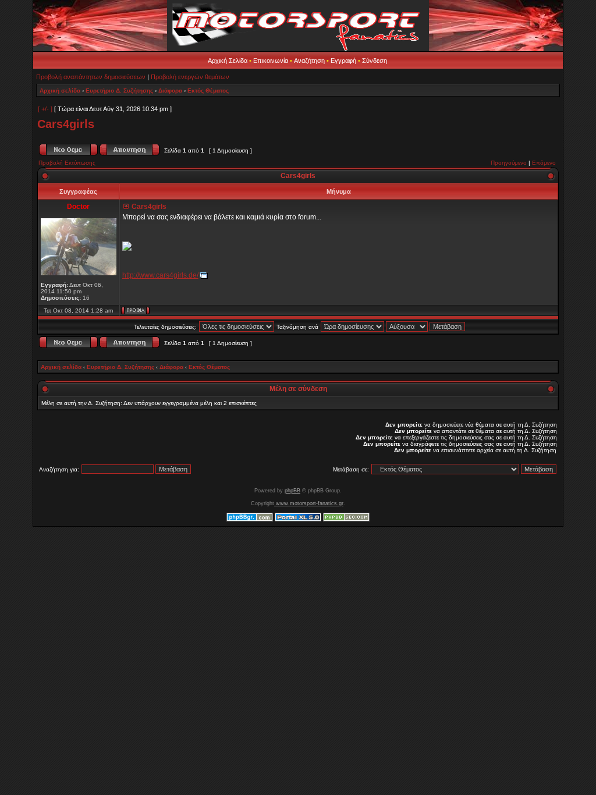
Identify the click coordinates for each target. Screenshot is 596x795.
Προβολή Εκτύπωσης (66, 162)
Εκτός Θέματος (208, 90)
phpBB (292, 491)
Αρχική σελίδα (60, 90)
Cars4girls (65, 124)
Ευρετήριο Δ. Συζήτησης (119, 90)
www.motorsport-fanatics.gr (308, 503)
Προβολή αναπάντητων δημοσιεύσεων (91, 76)
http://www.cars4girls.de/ (160, 275)
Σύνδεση (374, 60)
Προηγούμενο (509, 162)
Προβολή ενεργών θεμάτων (190, 76)
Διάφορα (170, 90)
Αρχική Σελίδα (227, 60)
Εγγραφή (343, 60)
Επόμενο (544, 162)
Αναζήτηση (309, 60)
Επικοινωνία (270, 60)
